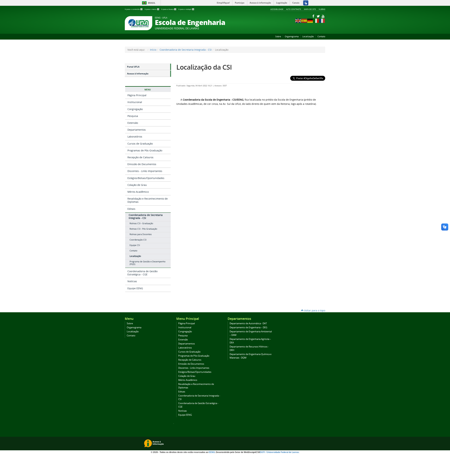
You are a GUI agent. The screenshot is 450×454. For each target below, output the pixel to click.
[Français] (322, 20)
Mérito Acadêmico (138, 191)
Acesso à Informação (137, 73)
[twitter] (318, 16)
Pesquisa (132, 116)
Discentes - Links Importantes (144, 171)
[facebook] (313, 16)
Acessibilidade (276, 9)
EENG (212, 452)
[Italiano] (316, 20)
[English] (298, 20)
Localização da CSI (204, 67)
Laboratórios (134, 136)
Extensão (132, 122)
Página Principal (136, 95)
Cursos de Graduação (140, 143)
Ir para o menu (152, 9)
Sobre (278, 36)
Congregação (135, 109)
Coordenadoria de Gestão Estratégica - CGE (142, 273)
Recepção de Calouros (140, 157)
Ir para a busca (168, 9)
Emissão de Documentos (141, 164)
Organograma (292, 36)
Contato (321, 36)
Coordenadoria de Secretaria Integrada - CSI (186, 49)
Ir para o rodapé (186, 9)
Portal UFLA (133, 66)
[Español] (304, 20)
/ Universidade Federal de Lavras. (282, 452)
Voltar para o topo (314, 310)
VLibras (322, 9)
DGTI (262, 452)
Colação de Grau (137, 185)
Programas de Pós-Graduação (144, 150)
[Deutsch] (310, 20)
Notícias (132, 281)
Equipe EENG (135, 288)
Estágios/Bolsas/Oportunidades (145, 178)
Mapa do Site (310, 9)
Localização (308, 36)
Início (153, 49)
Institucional (134, 102)
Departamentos (136, 129)
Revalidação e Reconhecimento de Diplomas (147, 200)
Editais (131, 208)
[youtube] (323, 16)
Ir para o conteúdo (133, 9)
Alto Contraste (293, 9)
